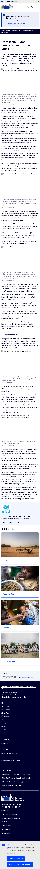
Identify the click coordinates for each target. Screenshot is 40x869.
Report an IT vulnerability (9, 814)
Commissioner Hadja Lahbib (10, 761)
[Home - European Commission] (7, 6)
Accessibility (5, 833)
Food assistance (9, 594)
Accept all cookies (16, 859)
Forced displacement (11, 661)
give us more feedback (28, 677)
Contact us (5, 810)
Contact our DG (6, 743)
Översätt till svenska (12, 23)
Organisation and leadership (10, 757)
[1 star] (3, 677)
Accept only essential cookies (20, 864)
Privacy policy (6, 825)
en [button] (27, 7)
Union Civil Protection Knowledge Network (15, 778)
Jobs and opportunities (9, 753)
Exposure (4, 726)
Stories (5, 37)
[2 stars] (5, 677)
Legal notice (5, 829)
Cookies (4, 822)
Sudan (5, 560)
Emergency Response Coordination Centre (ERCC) (18, 774)
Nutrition (6, 627)
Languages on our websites (10, 818)
